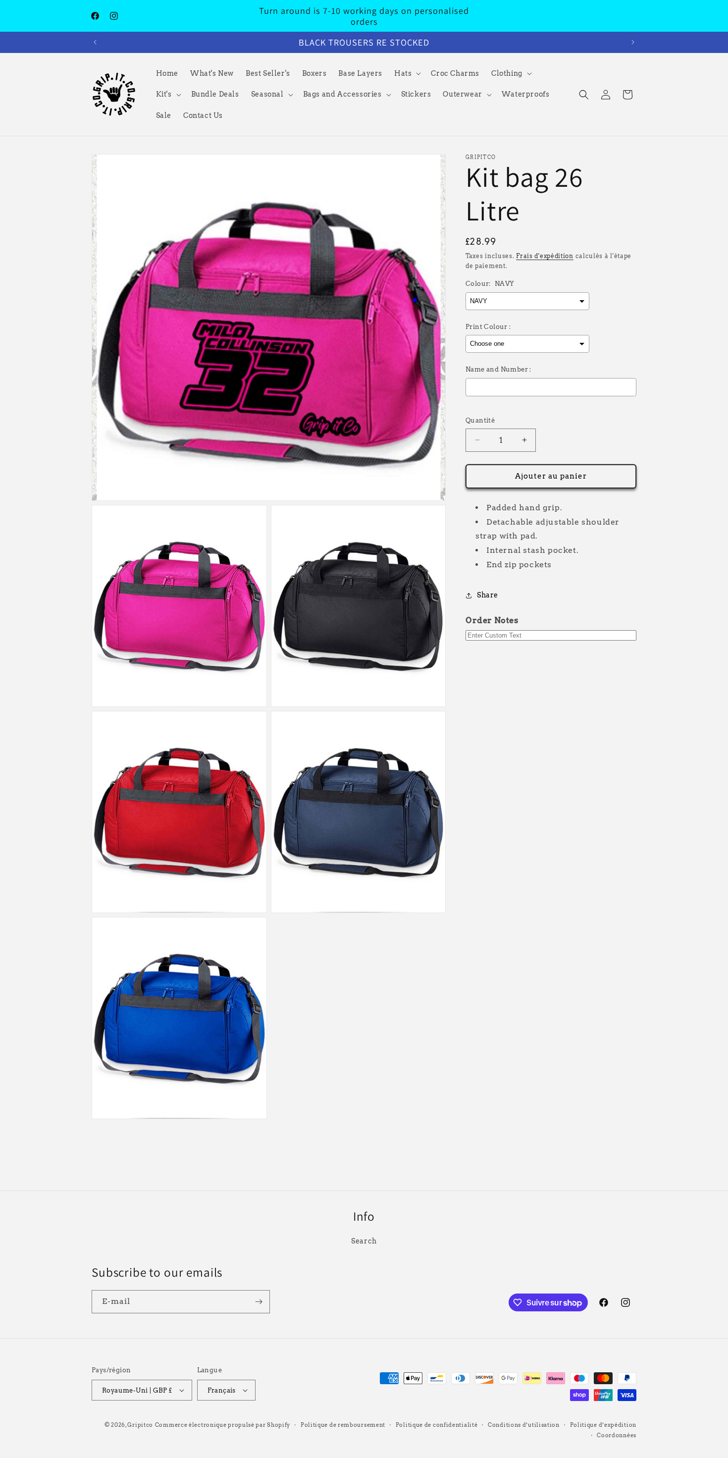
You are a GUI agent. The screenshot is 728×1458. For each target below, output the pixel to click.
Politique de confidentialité (437, 1424)
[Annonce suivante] (633, 42)
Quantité (480, 420)
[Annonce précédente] (95, 42)
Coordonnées (616, 1435)
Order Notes (492, 620)
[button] (406, 73)
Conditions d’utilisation (524, 1424)
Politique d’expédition (603, 1424)
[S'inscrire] (258, 1301)
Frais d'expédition (544, 256)
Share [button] (487, 595)
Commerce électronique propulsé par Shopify (222, 1424)
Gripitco (140, 1424)
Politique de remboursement (343, 1424)
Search (364, 1241)
